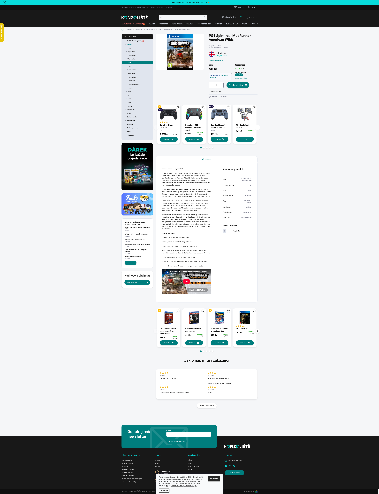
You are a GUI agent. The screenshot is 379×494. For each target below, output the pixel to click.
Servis (190, 463)
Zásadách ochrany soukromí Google (184, 486)
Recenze (157, 466)
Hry (130, 62)
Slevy (128, 131)
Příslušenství (132, 70)
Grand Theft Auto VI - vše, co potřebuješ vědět (137, 227)
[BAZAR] (219, 114)
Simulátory (247, 200)
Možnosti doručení (241, 78)
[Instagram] (229, 465)
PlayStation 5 (132, 55)
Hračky (129, 113)
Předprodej (130, 135)
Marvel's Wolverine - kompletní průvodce (137, 244)
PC (128, 95)
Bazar (129, 102)
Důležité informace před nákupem (131, 479)
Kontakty (169, 7)
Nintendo (130, 88)
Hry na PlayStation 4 (235, 231)
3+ (250, 185)
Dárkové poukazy (132, 128)
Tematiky (130, 124)
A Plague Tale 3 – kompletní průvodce (136, 234)
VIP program (125, 466)
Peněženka (131, 80)
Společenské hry (132, 117)
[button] (200, 148)
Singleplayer (247, 212)
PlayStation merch (133, 84)
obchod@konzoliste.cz (235, 460)
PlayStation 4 (132, 59)
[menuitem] (134, 24)
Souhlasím (214, 479)
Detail (245, 139)
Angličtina (248, 207)
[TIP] (168, 317)
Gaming (129, 44)
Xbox (129, 91)
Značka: (218, 47)
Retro (129, 99)
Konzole (131, 66)
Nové (249, 190)
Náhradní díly (131, 120)
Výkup (190, 460)
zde (167, 486)
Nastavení (164, 490)
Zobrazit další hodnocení (206, 406)
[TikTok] (233, 465)
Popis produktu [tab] (205, 159)
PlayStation (131, 51)
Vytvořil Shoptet (249, 491)
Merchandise (131, 110)
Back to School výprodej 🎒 (135, 41)
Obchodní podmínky (127, 475)
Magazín (153, 7)
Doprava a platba (126, 7)
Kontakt (157, 460)
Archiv (131, 263)
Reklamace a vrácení (141, 7)
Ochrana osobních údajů (128, 482)
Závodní (248, 202)
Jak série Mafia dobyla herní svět (135, 239)
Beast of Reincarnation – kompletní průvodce (136, 250)
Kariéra (161, 7)
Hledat (204, 17)
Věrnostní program (127, 463)
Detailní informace (215, 60)
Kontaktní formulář (234, 473)
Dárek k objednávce (127, 472)
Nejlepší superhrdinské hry (133, 256)
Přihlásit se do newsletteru (176, 441)
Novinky (130, 48)
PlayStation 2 (132, 77)
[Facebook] (226, 465)
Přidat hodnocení (132, 282)
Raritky (130, 106)
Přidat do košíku (236, 85)
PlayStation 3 (132, 73)
